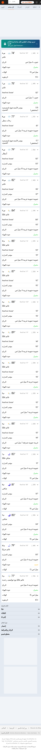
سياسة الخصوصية (22, 746)
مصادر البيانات (15, 748)
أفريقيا (12, 728)
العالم (4, 728)
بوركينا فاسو (22, 728)
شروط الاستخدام (31, 746)
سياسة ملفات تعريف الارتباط (10, 746)
